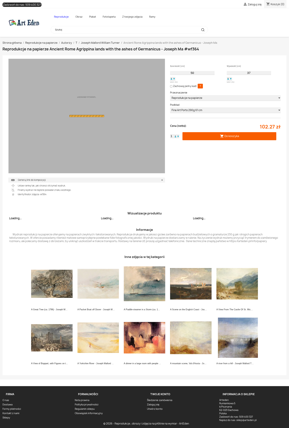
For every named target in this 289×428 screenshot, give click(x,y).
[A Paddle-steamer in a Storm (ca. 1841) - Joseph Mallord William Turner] (145, 283)
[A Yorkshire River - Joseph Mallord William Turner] (99, 337)
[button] (171, 79)
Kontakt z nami (11, 413)
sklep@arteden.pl (246, 420)
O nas (6, 400)
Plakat (92, 16)
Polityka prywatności (86, 404)
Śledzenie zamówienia (159, 400)
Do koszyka (229, 136)
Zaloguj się (153, 404)
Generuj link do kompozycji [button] (28, 180)
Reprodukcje (61, 16)
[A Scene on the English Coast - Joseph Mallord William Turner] (192, 283)
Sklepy (6, 417)
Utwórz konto (155, 408)
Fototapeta (109, 16)
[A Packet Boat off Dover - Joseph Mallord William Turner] (99, 283)
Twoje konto (160, 394)
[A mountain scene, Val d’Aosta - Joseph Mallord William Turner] (192, 337)
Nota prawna (82, 400)
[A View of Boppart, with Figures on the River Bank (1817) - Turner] (53, 337)
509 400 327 (33, 5)
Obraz (78, 16)
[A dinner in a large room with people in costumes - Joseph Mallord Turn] (145, 337)
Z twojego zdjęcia (132, 16)
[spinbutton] (192, 73)
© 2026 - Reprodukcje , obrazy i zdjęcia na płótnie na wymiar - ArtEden (146, 423)
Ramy (152, 16)
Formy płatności (12, 408)
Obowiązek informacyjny (89, 413)
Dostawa (8, 404)
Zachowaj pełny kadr (185, 86)
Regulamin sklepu (85, 408)
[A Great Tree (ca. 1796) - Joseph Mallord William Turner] (53, 283)
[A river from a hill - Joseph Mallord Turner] (238, 337)
